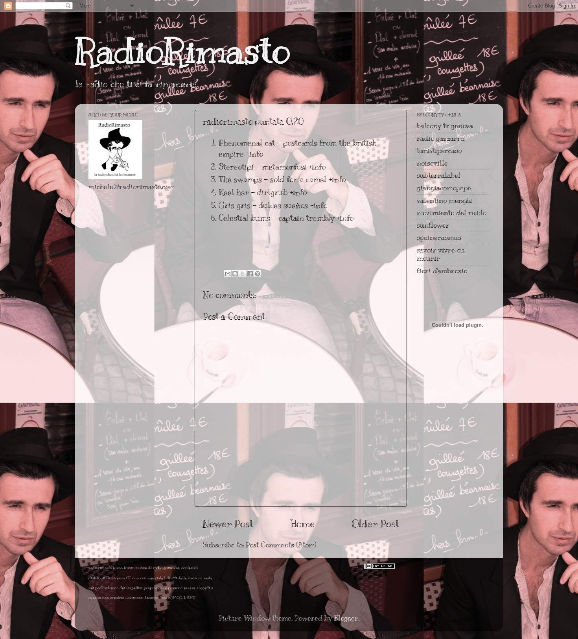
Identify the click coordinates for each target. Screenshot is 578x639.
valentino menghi (444, 200)
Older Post (375, 523)
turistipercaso (439, 150)
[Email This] (228, 274)
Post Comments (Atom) (281, 545)
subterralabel (438, 175)
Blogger (346, 618)
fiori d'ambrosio (442, 271)
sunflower (433, 225)
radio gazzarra (440, 138)
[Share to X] (243, 274)
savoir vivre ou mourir (441, 254)
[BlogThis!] (235, 274)
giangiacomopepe (444, 188)
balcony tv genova (445, 126)
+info (254, 154)
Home (302, 523)
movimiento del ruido (451, 212)
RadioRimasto (182, 51)
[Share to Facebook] (250, 274)
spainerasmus (439, 237)
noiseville (432, 163)
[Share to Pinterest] (257, 274)
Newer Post (227, 523)
